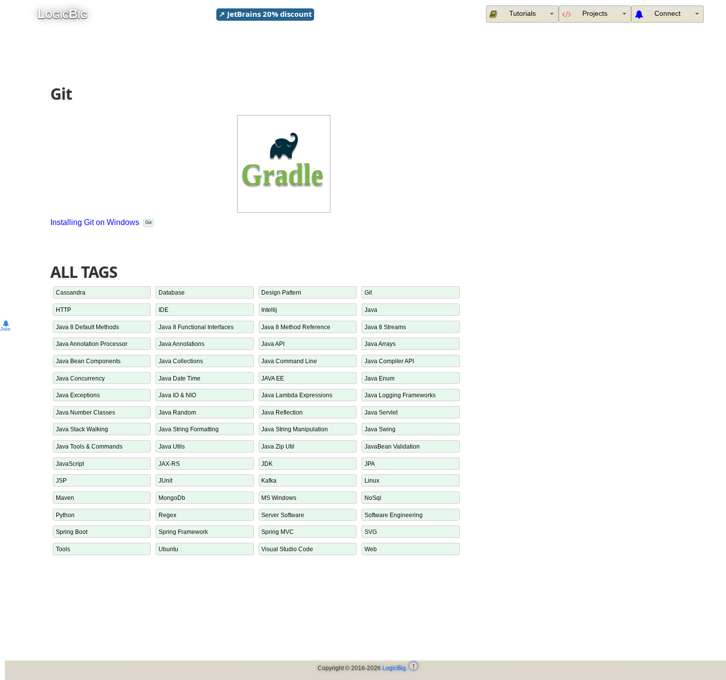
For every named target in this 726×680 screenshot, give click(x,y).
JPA (369, 463)
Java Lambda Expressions (296, 395)
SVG (370, 532)
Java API (272, 343)
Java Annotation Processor (91, 343)
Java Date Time (180, 378)
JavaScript (70, 463)
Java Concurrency (80, 378)
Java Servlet (381, 412)
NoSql (372, 497)
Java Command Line (289, 361)
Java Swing (380, 429)
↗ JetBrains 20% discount (265, 14)
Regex (167, 515)
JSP (61, 480)
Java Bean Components (88, 361)
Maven (65, 497)
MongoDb (172, 497)
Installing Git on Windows (94, 222)
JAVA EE (272, 378)
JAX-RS (169, 463)
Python (65, 515)
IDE (163, 309)
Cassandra (70, 292)
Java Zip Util (277, 446)
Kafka (269, 480)
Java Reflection (282, 412)
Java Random (177, 412)
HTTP (63, 309)
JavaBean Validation (392, 446)
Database (172, 292)
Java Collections (181, 361)
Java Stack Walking (82, 429)
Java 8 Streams (385, 327)
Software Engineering (393, 515)
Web (370, 549)
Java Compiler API (389, 361)
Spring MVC (277, 532)
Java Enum (379, 378)
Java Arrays (380, 343)
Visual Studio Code (287, 549)
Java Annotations (181, 343)
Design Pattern (281, 292)
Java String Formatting (189, 429)
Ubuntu (168, 549)
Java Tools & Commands (89, 446)
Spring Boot (71, 532)
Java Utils (172, 446)
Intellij (269, 309)
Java (370, 309)
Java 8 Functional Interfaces (196, 327)
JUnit (165, 480)
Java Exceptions (78, 395)
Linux (371, 480)
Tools (63, 549)
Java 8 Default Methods (87, 327)
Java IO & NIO (177, 395)
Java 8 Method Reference (295, 327)
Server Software (282, 515)
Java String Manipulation (294, 429)
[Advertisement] (368, 51)
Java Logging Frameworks (400, 395)
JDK (267, 463)
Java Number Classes (85, 412)
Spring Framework (183, 532)
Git (148, 222)
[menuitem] (667, 13)
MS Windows (278, 497)
